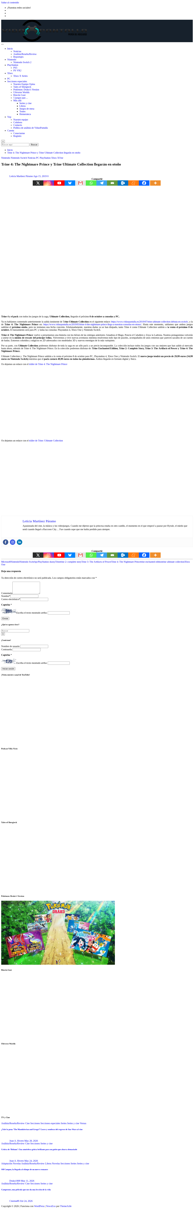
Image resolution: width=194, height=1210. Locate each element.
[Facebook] (144, 183)
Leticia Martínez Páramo (21, 176)
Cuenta (10, 130)
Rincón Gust (19, 95)
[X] (38, 183)
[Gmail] (80, 183)
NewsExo (51, 1206)
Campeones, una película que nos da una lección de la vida (26, 1189)
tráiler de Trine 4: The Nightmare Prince (48, 364)
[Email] (112, 183)
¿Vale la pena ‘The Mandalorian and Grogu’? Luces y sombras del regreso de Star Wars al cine (42, 1129)
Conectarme (19, 133)
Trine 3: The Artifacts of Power (96, 561)
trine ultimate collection (173, 561)
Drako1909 (14, 1181)
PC (8, 78)
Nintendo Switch (27, 561)
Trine (57, 561)
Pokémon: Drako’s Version (26, 89)
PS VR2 (17, 70)
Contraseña (7, 649)
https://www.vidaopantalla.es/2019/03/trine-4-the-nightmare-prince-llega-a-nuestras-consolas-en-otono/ (92, 324)
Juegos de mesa (26, 108)
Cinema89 (14, 1201)
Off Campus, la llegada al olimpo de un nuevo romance (24, 1169)
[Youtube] (59, 183)
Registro (17, 136)
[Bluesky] (70, 183)
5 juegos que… (20, 97)
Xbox (10, 73)
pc (37, 561)
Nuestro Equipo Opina (24, 84)
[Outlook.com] (123, 183)
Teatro (22, 111)
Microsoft (5, 561)
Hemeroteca (25, 114)
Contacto (17, 125)
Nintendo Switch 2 (22, 62)
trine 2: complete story (70, 561)
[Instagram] (48, 183)
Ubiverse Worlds (21, 92)
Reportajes (18, 57)
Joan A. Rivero (16, 1140)
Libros (22, 106)
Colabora (17, 122)
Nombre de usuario (10, 646)
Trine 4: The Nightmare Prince (125, 561)
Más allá (17, 100)
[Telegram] (101, 183)
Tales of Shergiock (22, 87)
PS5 (15, 67)
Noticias (17, 51)
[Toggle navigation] (2, 44)
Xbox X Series (20, 76)
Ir (3, 634)
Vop (9, 117)
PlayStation (12, 65)
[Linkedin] (19, 542)
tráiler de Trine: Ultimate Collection (46, 440)
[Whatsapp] (91, 183)
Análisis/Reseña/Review (25, 54)
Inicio (10, 48)
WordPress (39, 1206)
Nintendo (11, 59)
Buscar (34, 144)
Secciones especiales (17, 81)
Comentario (6, 593)
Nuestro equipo (20, 119)
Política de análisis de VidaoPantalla (30, 128)
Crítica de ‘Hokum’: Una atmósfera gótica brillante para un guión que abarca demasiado (39, 1149)
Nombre (5, 596)
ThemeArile (66, 1206)
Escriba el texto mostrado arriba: (31, 612)
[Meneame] (133, 183)
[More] (155, 183)
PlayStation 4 (44, 561)
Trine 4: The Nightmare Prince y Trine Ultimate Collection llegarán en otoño (43, 152)
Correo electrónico (10, 599)
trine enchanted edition (151, 561)
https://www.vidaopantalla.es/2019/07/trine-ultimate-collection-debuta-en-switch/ (149, 321)
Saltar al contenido (10, 2)
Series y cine (25, 103)
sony (53, 561)
